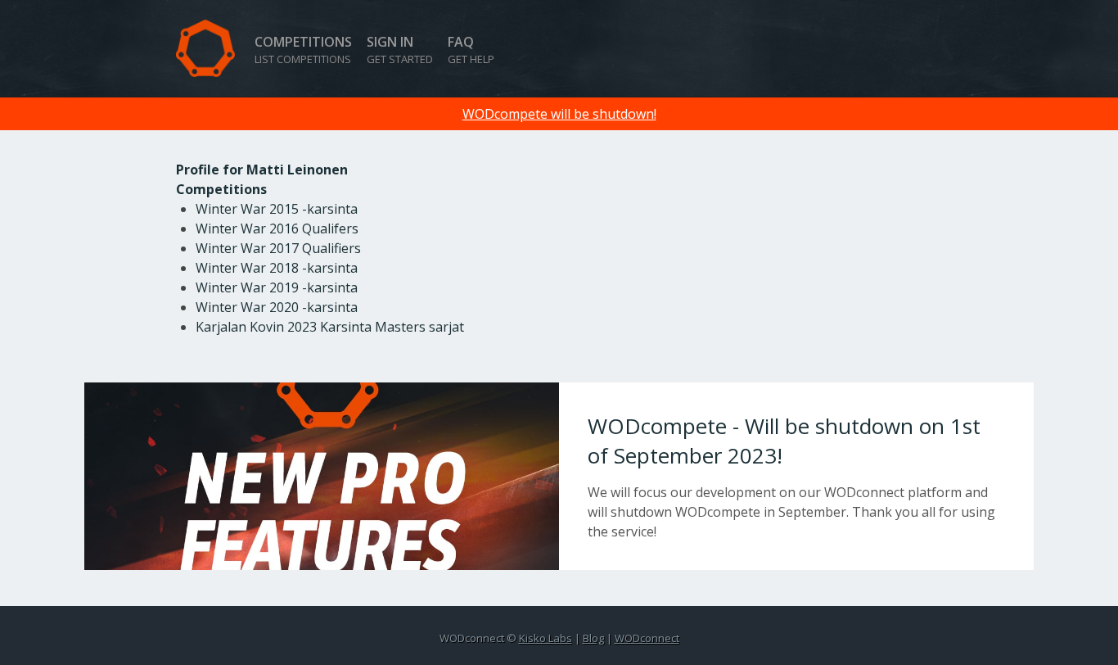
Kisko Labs (545, 638)
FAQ (471, 49)
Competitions (303, 49)
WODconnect (647, 638)
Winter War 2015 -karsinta (277, 209)
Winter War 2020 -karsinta (277, 307)
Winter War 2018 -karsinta (277, 268)
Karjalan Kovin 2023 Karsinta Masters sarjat (330, 327)
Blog (593, 638)
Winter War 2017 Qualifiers (278, 248)
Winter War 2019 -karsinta (277, 287)
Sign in (400, 49)
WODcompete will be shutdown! (559, 114)
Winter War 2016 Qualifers (277, 228)
